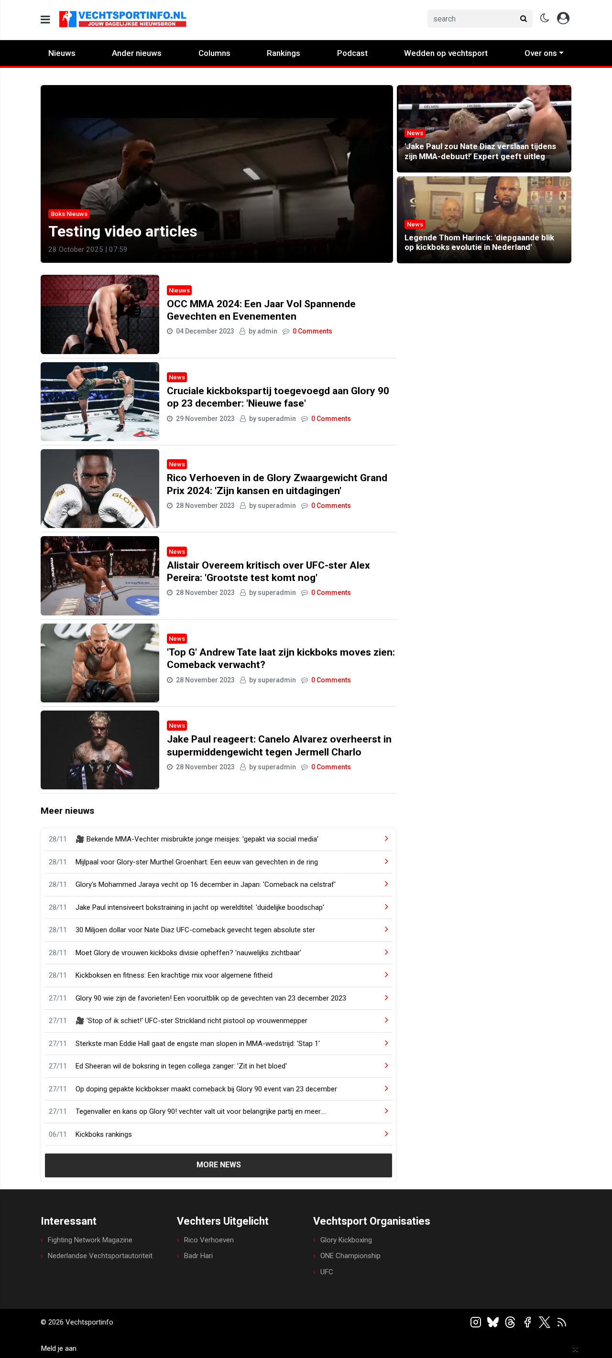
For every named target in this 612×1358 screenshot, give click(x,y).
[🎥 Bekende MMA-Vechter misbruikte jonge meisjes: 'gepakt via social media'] (378, 839)
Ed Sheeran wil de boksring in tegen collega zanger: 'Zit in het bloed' (181, 1066)
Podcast (352, 53)
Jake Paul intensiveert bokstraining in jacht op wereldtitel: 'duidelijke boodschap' (200, 907)
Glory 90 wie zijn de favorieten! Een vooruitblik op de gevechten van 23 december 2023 (211, 998)
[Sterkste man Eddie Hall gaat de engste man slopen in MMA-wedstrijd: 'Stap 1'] (378, 1043)
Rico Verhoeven (209, 1240)
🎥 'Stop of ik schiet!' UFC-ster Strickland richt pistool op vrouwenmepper (191, 1020)
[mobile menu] (45, 20)
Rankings (283, 53)
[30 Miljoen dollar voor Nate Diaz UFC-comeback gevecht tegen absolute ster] (378, 930)
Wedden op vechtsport (446, 53)
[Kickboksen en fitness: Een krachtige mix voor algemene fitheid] (378, 975)
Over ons (541, 53)
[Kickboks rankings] (378, 1134)
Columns (214, 53)
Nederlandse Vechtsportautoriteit (100, 1255)
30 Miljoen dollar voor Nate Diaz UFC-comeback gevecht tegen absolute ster (195, 930)
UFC (326, 1272)
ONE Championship (350, 1255)
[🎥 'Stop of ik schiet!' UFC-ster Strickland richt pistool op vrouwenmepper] (378, 1020)
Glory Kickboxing (346, 1240)
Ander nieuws (137, 53)
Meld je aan (58, 1348)
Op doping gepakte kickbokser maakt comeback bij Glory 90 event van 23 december (206, 1089)
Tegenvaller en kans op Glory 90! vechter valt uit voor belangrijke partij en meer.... (201, 1111)
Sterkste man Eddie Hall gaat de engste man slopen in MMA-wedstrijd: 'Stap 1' (198, 1043)
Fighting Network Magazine (90, 1240)
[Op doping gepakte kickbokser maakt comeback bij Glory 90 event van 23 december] (378, 1089)
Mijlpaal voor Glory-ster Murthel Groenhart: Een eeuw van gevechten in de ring (197, 862)
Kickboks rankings (104, 1134)
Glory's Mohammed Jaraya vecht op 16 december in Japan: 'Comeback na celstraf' (206, 884)
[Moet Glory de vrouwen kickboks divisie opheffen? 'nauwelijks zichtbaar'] (378, 953)
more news (219, 1164)
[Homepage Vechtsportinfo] (175, 20)
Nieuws (62, 53)
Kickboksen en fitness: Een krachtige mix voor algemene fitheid (174, 975)
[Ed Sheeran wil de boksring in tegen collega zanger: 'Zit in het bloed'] (378, 1066)
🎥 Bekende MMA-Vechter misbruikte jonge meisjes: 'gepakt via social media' (197, 839)
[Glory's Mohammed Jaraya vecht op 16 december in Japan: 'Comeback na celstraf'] (378, 884)
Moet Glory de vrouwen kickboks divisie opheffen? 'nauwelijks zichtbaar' (188, 952)
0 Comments (312, 331)
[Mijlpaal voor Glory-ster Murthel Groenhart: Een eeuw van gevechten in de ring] (378, 862)
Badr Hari (198, 1255)
